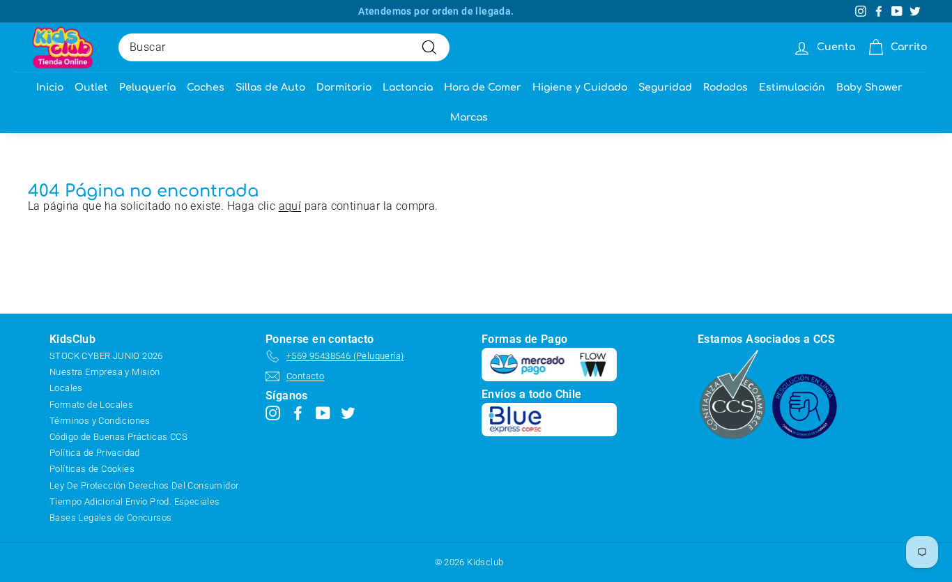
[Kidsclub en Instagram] (273, 412)
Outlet (91, 87)
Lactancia (408, 87)
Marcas (469, 117)
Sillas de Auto (270, 87)
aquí (290, 206)
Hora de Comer (482, 87)
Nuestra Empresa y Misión (104, 372)
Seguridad (665, 87)
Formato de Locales (91, 404)
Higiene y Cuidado (579, 87)
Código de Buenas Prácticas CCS (118, 436)
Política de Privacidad (94, 452)
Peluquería (147, 87)
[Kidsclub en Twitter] (348, 412)
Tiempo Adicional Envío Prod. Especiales (134, 501)
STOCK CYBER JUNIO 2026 (106, 356)
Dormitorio (343, 87)
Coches (205, 87)
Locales (66, 388)
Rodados (725, 87)
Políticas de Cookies (92, 469)
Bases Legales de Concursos (110, 517)
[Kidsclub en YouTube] (323, 412)
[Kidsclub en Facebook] (298, 412)
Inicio (49, 87)
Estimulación (792, 87)
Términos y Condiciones (100, 420)
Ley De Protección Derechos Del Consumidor (143, 485)
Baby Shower (869, 87)
